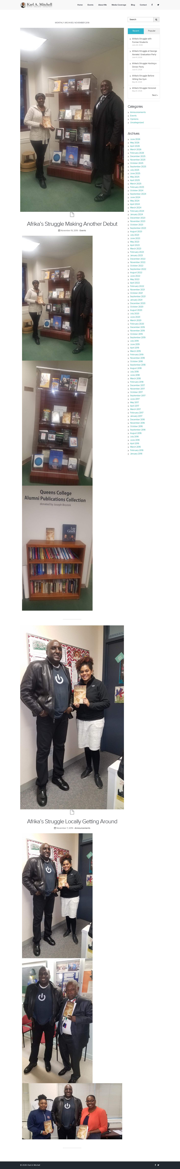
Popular (151, 31)
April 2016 (134, 444)
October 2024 (136, 191)
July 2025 (134, 170)
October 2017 (136, 392)
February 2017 (136, 413)
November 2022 (137, 262)
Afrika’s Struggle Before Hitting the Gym (143, 77)
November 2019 (137, 331)
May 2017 (134, 403)
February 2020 (137, 324)
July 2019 (134, 341)
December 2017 (137, 385)
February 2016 (136, 450)
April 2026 (135, 146)
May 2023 (134, 242)
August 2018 (136, 368)
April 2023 (135, 245)
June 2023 (135, 238)
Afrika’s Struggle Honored (144, 88)
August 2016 (136, 433)
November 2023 (137, 221)
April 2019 (134, 348)
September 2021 (137, 297)
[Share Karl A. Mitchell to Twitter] (158, 5)
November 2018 (137, 358)
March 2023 (135, 249)
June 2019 (135, 344)
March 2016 (135, 447)
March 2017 (135, 409)
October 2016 (136, 426)
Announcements (82, 828)
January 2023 (136, 256)
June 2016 (135, 440)
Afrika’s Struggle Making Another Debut (72, 223)
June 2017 (135, 399)
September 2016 (137, 430)
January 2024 (136, 215)
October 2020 (136, 307)
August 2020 (136, 310)
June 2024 (135, 197)
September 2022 (138, 269)
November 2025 (137, 160)
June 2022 (135, 276)
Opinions (134, 119)
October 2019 (136, 334)
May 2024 (134, 201)
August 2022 (136, 273)
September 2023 (138, 228)
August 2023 (136, 232)
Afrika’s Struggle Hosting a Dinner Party (144, 65)
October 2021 (136, 293)
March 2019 (135, 351)
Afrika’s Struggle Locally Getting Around (72, 821)
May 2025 (134, 177)
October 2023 (136, 225)
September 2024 (138, 194)
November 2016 (137, 423)
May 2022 (134, 279)
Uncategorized (137, 123)
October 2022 (136, 266)
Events (83, 231)
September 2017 (137, 396)
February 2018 (136, 382)
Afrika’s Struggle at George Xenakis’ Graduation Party (144, 53)
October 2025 (136, 163)
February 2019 (136, 355)
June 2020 (135, 317)
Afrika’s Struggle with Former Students (141, 40)
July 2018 (134, 372)
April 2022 (135, 283)
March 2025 (135, 184)
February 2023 (137, 252)
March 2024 (135, 208)
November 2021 (137, 290)
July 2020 (134, 314)
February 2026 (137, 153)
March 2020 (135, 320)
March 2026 (135, 150)
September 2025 (138, 167)
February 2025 (137, 187)
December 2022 (137, 259)
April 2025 (135, 180)
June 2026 (135, 139)
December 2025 (137, 156)
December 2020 (137, 303)
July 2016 (134, 437)
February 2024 (137, 211)
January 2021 (136, 300)
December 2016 (137, 420)
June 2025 (135, 173)
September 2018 (137, 365)
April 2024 (135, 204)
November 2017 (137, 389)
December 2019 (137, 327)
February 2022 (137, 286)
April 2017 (134, 406)
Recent (135, 31)
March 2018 (135, 379)
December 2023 (137, 218)
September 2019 (137, 338)
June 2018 (135, 375)
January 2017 (136, 416)
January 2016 (136, 454)
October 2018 (136, 361)
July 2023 (134, 235)
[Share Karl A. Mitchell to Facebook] (152, 5)
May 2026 (134, 143)
